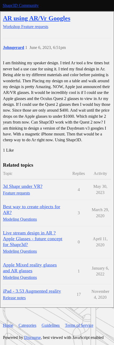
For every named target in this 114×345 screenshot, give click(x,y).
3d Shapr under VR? (22, 186)
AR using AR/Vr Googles (36, 18)
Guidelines (51, 325)
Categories (27, 325)
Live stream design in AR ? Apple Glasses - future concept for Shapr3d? (32, 238)
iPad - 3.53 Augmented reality (32, 291)
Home (8, 325)
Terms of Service (79, 325)
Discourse (32, 337)
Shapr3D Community (21, 5)
